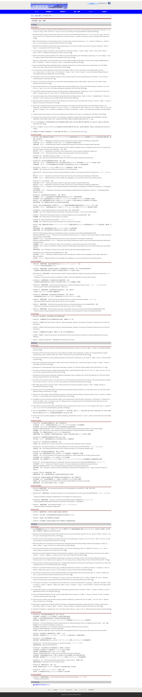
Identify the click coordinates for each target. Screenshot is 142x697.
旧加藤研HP (91, 689)
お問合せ (104, 11)
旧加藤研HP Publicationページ (42, 684)
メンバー (62, 689)
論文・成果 (77, 11)
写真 (76, 689)
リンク (90, 11)
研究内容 (62, 11)
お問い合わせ (69, 689)
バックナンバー (82, 689)
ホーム (37, 11)
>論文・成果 (38, 15)
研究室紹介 (49, 11)
